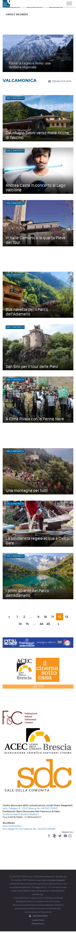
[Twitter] (60, 837)
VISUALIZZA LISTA (61, 81)
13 (66, 617)
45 (48, 624)
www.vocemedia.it (12, 825)
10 (45, 617)
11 (52, 617)
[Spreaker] (54, 837)
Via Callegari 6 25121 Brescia (17, 828)
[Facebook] (49, 837)
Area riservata (40, 916)
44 (41, 624)
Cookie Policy (38, 920)
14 (20, 624)
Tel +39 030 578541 (47, 808)
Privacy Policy (38, 923)
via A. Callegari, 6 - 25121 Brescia (19, 808)
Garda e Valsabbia (17, 14)
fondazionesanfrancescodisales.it (21, 814)
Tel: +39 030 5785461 (44, 828)
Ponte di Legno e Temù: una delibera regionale (30, 65)
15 (27, 624)
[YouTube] (65, 837)
